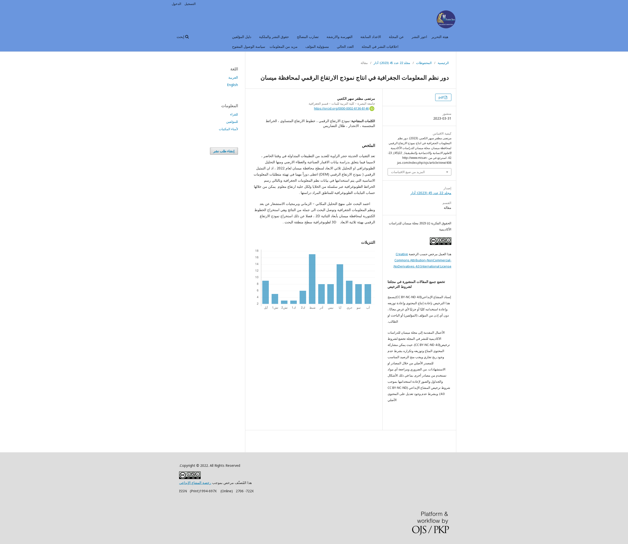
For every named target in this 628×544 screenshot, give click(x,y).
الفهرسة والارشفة (340, 36)
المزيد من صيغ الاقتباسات (408, 172)
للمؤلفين (232, 121)
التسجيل (190, 3)
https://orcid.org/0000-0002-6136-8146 (341, 108)
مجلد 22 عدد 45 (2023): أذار (392, 63)
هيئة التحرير (440, 36)
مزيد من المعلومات (284, 46)
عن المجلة (396, 36)
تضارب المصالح (308, 36)
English (232, 84)
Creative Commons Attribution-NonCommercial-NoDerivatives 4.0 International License (422, 260)
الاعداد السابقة (370, 36)
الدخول (176, 3)
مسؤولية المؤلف (317, 46)
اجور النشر (419, 36)
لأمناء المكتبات (228, 129)
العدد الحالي (345, 46)
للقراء (234, 114)
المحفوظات (424, 63)
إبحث (181, 36)
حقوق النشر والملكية (274, 36)
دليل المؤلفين (241, 36)
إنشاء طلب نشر (224, 151)
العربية (233, 77)
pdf (442, 97)
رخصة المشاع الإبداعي (195, 482)
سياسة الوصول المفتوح (248, 46)
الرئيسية (443, 63)
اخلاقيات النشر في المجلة (380, 46)
